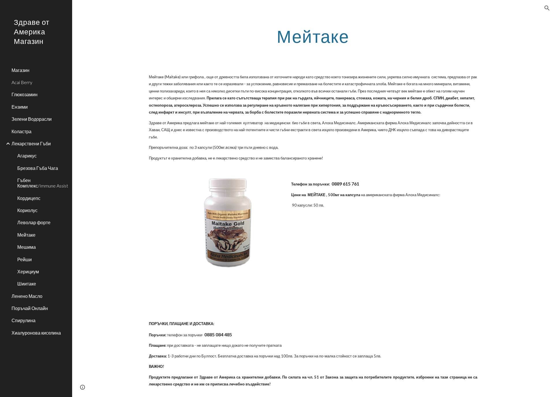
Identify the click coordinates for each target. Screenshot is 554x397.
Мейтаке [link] (26, 235)
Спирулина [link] (23, 320)
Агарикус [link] (27, 155)
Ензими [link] (20, 107)
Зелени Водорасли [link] (32, 119)
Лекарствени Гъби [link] (31, 143)
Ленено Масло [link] (27, 296)
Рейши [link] (24, 259)
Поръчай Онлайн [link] (30, 308)
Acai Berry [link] (22, 82)
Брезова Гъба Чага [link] (37, 168)
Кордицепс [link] (28, 198)
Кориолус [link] (27, 210)
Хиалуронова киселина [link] (36, 332)
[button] (547, 8)
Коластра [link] (21, 131)
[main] (313, 36)
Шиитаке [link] (26, 283)
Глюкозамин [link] (25, 94)
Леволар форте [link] (33, 222)
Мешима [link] (26, 247)
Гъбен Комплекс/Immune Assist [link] (42, 182)
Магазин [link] (20, 70)
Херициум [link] (28, 271)
